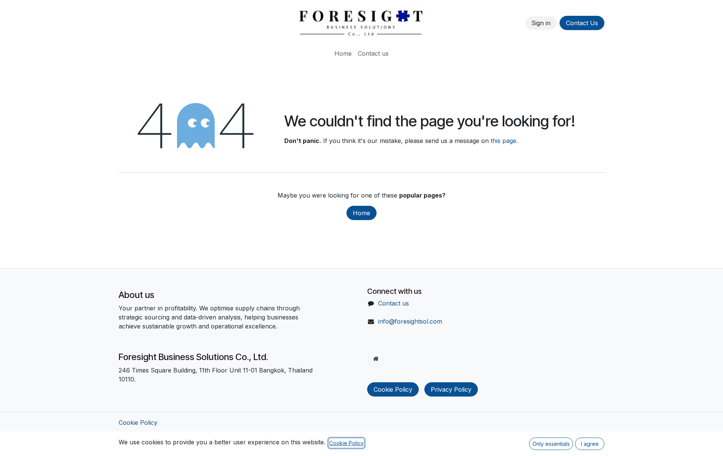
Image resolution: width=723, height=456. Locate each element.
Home (361, 213)
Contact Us (582, 23)
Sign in (541, 23)
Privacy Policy (451, 389)
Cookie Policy (393, 389)
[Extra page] (375, 358)
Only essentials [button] (551, 444)
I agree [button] (590, 444)
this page (503, 140)
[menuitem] (343, 53)
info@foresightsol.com (410, 321)
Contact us (393, 303)
